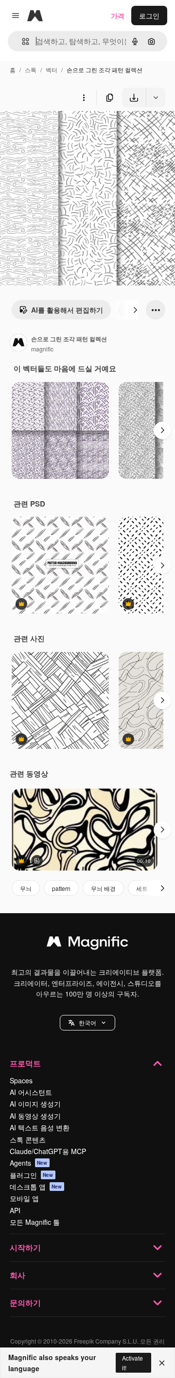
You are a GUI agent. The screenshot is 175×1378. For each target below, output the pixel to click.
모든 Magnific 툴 (35, 1222)
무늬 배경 (103, 888)
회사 (17, 1275)
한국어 (87, 1022)
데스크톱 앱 (36, 1186)
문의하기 (25, 1302)
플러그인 (31, 1175)
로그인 (149, 15)
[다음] (135, 309)
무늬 (26, 888)
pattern (61, 888)
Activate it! (132, 1362)
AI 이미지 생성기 (35, 1104)
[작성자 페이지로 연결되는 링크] (18, 343)
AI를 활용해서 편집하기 (67, 310)
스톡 (30, 69)
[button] (87, 1022)
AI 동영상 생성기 (35, 1116)
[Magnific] (87, 943)
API (15, 1210)
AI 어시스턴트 (31, 1092)
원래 (56, 130)
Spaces (21, 1080)
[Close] (162, 1363)
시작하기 (25, 1247)
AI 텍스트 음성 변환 (40, 1127)
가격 (117, 15)
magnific (42, 349)
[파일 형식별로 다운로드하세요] (155, 97)
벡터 (51, 69)
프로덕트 (25, 1063)
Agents (29, 1163)
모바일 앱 (24, 1198)
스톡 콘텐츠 (28, 1139)
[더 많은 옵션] (83, 97)
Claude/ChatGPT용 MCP (48, 1151)
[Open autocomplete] (21, 41)
